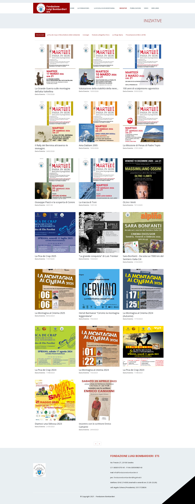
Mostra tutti (40, 35)
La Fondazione (83, 8)
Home (72, 8)
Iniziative (123, 8)
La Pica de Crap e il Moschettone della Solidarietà (63, 35)
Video (146, 8)
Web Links (155, 8)
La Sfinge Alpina (117, 35)
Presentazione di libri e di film (136, 35)
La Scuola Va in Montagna (104, 8)
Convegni (86, 35)
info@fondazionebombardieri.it (126, 472)
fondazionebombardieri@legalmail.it (128, 477)
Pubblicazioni (135, 8)
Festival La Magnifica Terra (100, 35)
